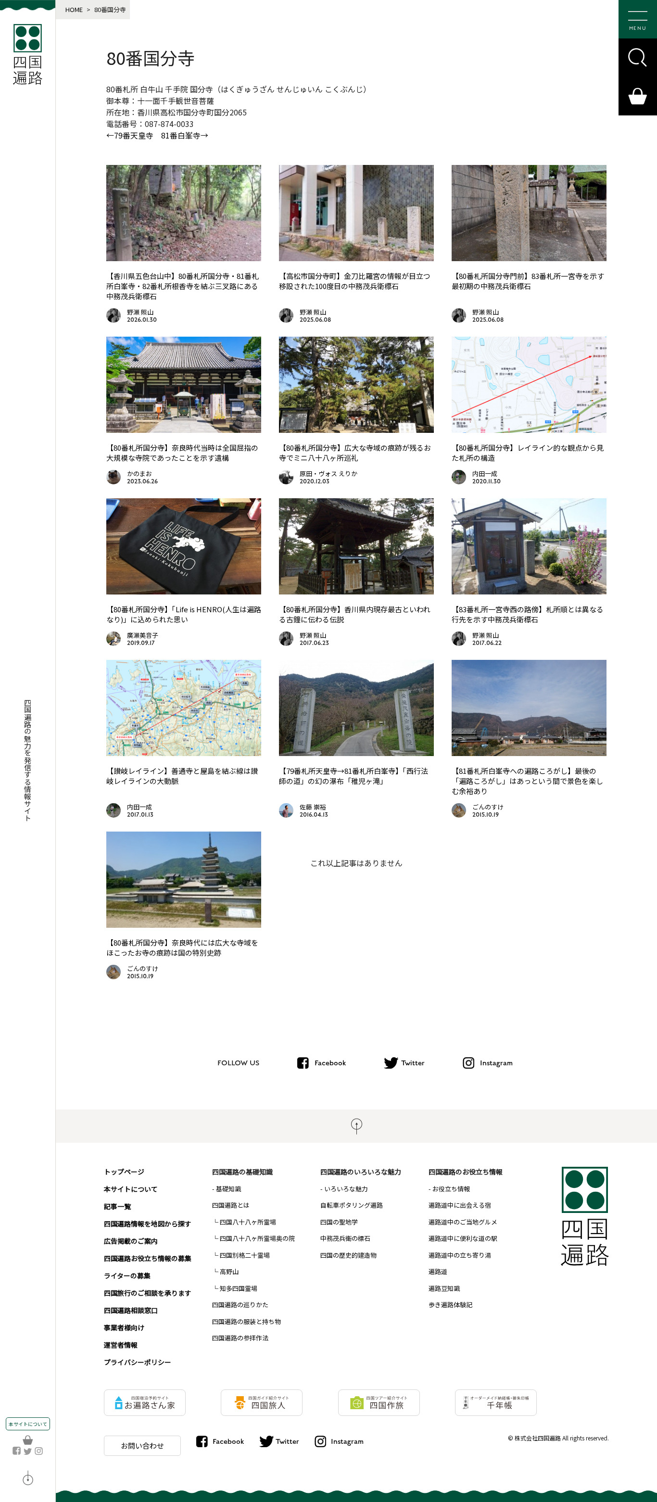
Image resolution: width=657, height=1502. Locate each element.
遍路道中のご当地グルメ (463, 1221)
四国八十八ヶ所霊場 (248, 1221)
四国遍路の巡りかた (240, 1304)
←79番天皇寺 (129, 135)
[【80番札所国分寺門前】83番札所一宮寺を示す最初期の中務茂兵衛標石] (529, 258)
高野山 (229, 1271)
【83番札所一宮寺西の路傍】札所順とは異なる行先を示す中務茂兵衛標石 (528, 614)
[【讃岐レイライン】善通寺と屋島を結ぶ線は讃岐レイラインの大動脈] (183, 752)
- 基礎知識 (226, 1188)
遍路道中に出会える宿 (460, 1205)
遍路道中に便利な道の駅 (463, 1238)
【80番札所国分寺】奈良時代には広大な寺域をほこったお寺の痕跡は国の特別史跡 (182, 947)
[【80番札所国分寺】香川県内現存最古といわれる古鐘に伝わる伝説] (356, 591)
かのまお (139, 473)
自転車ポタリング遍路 (351, 1205)
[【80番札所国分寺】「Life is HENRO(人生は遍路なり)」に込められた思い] (183, 591)
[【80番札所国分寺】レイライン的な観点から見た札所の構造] (529, 429)
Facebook (330, 1063)
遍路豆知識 (444, 1288)
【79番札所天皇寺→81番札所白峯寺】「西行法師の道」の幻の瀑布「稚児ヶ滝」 (353, 776)
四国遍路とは (231, 1205)
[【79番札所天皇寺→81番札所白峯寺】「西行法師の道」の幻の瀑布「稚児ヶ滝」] (356, 752)
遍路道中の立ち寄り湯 (460, 1255)
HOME (74, 9)
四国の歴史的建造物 (348, 1255)
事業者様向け (124, 1327)
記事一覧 (117, 1206)
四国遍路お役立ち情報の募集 (147, 1258)
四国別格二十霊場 (245, 1255)
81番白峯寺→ (184, 135)
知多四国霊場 (238, 1288)
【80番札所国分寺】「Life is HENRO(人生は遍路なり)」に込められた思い (183, 614)
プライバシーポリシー (137, 1362)
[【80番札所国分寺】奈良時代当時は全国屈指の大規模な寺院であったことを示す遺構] (183, 429)
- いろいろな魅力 (344, 1188)
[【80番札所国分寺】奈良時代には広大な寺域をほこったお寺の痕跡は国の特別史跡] (183, 924)
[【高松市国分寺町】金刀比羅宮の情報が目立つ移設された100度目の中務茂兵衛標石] (356, 258)
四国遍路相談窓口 (131, 1310)
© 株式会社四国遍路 (534, 1438)
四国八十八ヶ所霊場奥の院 (257, 1238)
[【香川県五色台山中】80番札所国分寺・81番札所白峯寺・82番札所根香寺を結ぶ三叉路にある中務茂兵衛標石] (183, 258)
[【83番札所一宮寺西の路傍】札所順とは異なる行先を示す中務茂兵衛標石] (529, 591)
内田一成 (484, 473)
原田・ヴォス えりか (328, 473)
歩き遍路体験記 (450, 1304)
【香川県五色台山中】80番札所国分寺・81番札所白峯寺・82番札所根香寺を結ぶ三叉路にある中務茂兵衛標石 (182, 286)
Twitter (413, 1063)
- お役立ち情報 (449, 1188)
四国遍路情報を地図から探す (147, 1223)
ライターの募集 (127, 1275)
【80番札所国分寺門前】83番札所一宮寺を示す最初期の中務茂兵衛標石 (528, 281)
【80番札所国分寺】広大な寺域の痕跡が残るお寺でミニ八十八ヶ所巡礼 (355, 452)
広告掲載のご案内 (131, 1241)
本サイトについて (28, 1423)
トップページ (124, 1171)
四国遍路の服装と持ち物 (246, 1321)
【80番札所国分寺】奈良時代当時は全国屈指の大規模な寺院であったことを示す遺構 (182, 452)
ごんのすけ (488, 806)
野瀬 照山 (140, 311)
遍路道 (438, 1271)
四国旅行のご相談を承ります (147, 1293)
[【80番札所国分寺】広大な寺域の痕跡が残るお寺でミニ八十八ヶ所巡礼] (356, 429)
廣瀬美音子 (142, 635)
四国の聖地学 (339, 1221)
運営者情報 (121, 1345)
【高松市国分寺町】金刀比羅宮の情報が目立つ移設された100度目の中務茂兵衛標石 (354, 281)
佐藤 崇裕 (313, 806)
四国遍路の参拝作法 (240, 1337)
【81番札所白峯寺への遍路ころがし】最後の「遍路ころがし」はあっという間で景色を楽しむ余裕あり (527, 781)
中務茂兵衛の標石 (345, 1238)
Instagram (496, 1063)
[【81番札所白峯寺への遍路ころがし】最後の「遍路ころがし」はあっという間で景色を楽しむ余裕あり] (529, 752)
